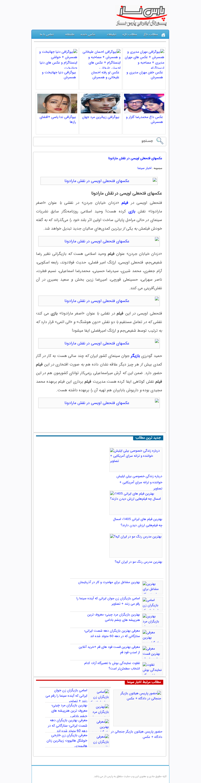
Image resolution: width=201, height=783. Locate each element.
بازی (131, 211)
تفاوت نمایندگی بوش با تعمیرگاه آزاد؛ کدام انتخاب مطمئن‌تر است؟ (112, 666)
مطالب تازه (130, 34)
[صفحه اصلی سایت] (163, 35)
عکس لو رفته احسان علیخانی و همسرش (105, 75)
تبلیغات (111, 34)
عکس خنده (88, 34)
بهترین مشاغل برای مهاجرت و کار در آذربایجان (109, 582)
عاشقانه (70, 34)
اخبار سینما (144, 168)
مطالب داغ (151, 34)
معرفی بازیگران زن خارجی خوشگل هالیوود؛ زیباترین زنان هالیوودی (67, 740)
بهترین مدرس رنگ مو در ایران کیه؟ (138, 561)
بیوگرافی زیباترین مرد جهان (100, 117)
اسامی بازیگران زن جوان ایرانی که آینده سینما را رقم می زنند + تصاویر (66, 696)
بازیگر (135, 356)
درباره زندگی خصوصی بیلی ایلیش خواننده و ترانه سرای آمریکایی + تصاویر (139, 482)
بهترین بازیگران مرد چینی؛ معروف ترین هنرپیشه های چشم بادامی (113, 617)
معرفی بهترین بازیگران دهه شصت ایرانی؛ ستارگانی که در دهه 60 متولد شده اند (112, 633)
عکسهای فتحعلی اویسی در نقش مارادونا (135, 158)
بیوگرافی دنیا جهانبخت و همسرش (59, 75)
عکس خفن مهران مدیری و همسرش (144, 75)
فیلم (125, 203)
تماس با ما (47, 34)
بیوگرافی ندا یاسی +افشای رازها (57, 119)
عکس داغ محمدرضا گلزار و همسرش (144, 119)
